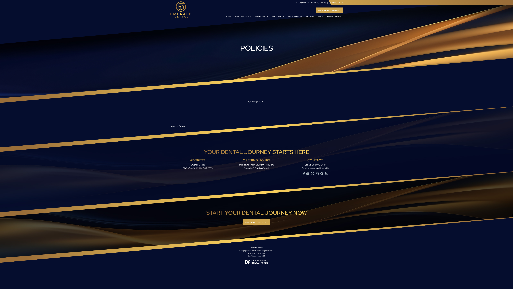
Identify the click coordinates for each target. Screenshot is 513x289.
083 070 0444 (336, 2)
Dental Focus (259, 263)
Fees (320, 16)
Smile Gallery (295, 16)
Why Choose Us (243, 16)
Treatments (278, 16)
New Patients (261, 16)
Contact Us (253, 247)
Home (228, 16)
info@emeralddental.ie (318, 168)
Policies (260, 247)
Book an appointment (329, 10)
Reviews (310, 16)
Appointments (334, 16)
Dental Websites (257, 261)
